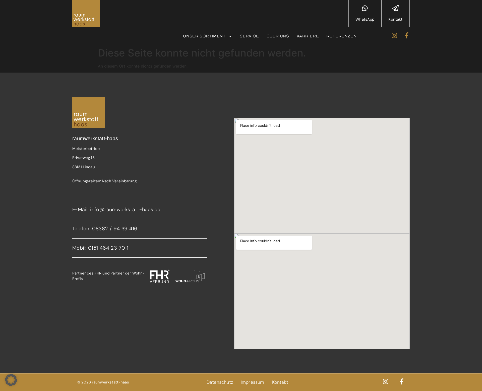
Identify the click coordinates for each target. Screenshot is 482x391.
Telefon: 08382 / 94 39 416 (104, 228)
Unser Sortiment (204, 36)
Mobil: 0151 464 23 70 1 (100, 248)
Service (249, 36)
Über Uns (278, 36)
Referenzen (341, 36)
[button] (11, 380)
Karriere (308, 36)
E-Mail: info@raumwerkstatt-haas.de (116, 209)
